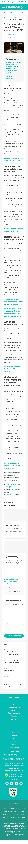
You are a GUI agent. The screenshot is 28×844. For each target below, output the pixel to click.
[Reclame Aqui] (13, 792)
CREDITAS (14, 726)
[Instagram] (16, 783)
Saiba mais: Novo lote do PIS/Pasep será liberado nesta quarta (12, 369)
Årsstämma (14, 716)
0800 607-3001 (16, 774)
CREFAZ (14, 744)
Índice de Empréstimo (14, 713)
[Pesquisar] (23, 13)
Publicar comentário (14, 635)
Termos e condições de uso (14, 707)
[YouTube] (21, 783)
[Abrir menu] (3, 7)
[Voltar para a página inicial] (14, 7)
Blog (5, 13)
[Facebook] (7, 783)
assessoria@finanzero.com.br (14, 770)
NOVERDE (14, 735)
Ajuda (14, 704)
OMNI (14, 732)
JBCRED (14, 729)
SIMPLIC (14, 741)
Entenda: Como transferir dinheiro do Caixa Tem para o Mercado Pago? (13, 465)
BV (14, 723)
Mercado (17, 17)
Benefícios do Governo (13, 13)
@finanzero (12, 487)
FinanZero (6, 17)
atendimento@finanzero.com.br (14, 765)
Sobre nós (14, 701)
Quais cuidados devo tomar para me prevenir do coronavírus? (13, 76)
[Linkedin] (11, 783)
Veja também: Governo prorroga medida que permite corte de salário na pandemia (13, 301)
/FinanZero (14, 489)
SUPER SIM (14, 738)
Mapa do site (14, 710)
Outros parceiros (14, 747)
